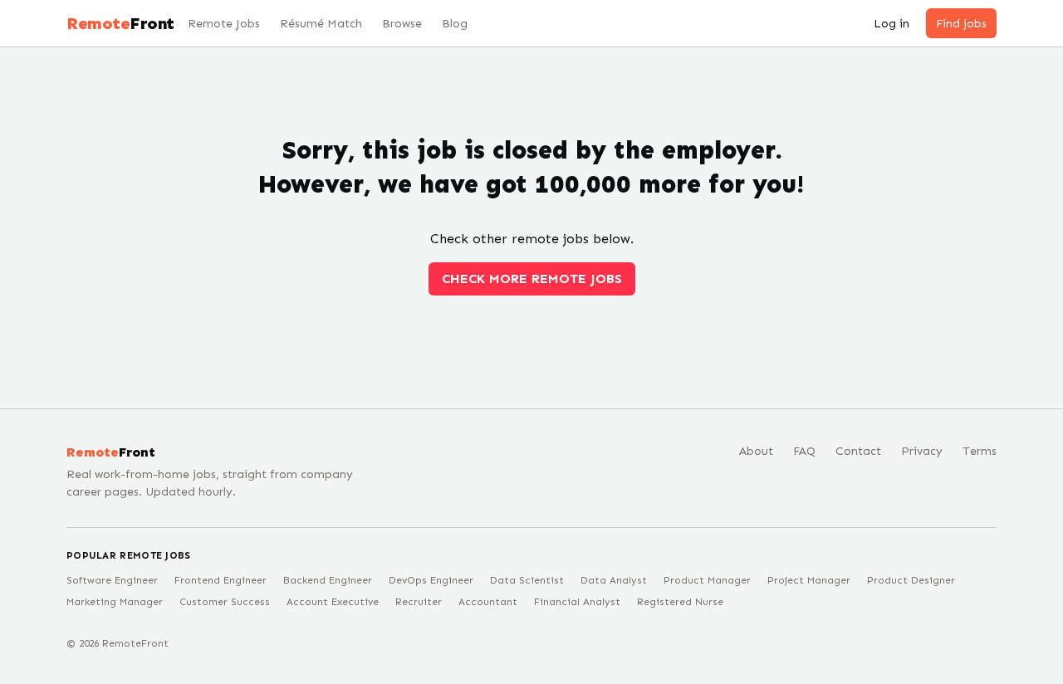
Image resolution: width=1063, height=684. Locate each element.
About (756, 451)
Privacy (922, 451)
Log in (891, 24)
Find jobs (961, 24)
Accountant (487, 602)
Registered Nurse (680, 602)
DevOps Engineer (431, 580)
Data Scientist (527, 580)
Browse (402, 24)
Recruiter (418, 602)
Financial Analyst (577, 602)
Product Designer (911, 580)
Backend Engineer (327, 580)
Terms (980, 451)
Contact (858, 451)
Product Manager (707, 580)
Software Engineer (112, 580)
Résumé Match (321, 24)
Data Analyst (613, 580)
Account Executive (333, 602)
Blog (455, 24)
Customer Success (224, 602)
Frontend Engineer (220, 580)
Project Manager (808, 580)
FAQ (804, 451)
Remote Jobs (224, 24)
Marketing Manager (114, 602)
